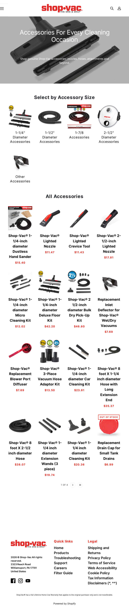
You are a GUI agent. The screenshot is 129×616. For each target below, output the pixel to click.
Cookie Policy (99, 573)
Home (58, 548)
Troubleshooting (67, 558)
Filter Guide (63, 573)
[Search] (112, 8)
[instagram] (20, 580)
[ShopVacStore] (29, 543)
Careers (60, 568)
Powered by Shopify (64, 603)
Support (60, 563)
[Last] (80, 485)
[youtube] (28, 580)
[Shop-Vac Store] (62, 8)
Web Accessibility (102, 568)
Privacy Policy (99, 558)
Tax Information (100, 578)
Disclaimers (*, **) (102, 583)
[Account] (119, 8)
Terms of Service (101, 563)
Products (61, 553)
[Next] (72, 485)
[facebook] (13, 580)
